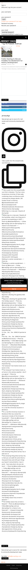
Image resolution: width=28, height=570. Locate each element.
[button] (14, 281)
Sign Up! (14, 288)
